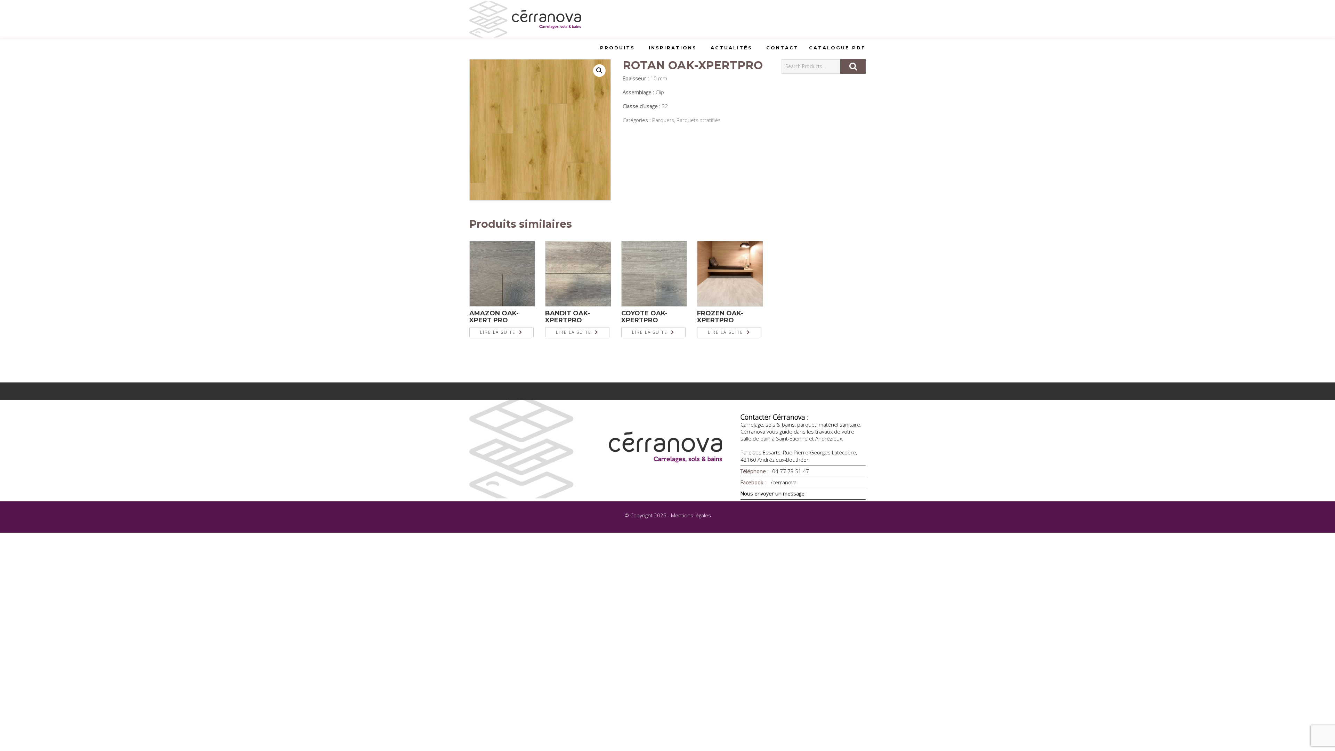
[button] (599, 70)
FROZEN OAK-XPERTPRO (720, 316)
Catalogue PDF (837, 47)
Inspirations (673, 47)
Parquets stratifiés (699, 119)
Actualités (731, 47)
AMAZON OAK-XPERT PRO (494, 316)
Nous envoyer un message (772, 493)
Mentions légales (691, 515)
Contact (782, 47)
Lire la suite (498, 332)
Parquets (663, 119)
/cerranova (782, 482)
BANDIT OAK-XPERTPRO (567, 316)
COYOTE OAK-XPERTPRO (644, 316)
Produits (617, 47)
